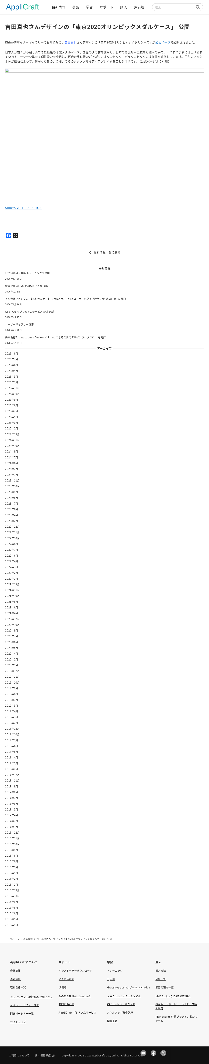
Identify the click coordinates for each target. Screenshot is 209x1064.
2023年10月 (12, 486)
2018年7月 (11, 740)
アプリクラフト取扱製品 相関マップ (31, 997)
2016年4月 (11, 873)
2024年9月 (11, 451)
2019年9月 (11, 688)
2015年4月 (11, 925)
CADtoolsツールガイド (121, 1004)
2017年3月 (11, 821)
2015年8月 (11, 907)
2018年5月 (11, 752)
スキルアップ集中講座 (120, 1012)
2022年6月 (11, 555)
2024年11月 (12, 440)
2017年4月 (11, 815)
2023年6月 (11, 509)
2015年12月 (12, 890)
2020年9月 (11, 630)
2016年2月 (11, 879)
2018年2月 (11, 769)
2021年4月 (11, 613)
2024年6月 (11, 463)
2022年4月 (11, 561)
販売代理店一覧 (165, 987)
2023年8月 (11, 498)
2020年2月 (11, 659)
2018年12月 (12, 728)
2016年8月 (11, 855)
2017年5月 (11, 809)
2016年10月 (12, 844)
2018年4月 (11, 757)
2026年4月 (11, 371)
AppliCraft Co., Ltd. (104, 1055)
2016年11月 (12, 838)
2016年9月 (11, 850)
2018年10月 (12, 734)
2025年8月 (11, 405)
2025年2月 (11, 428)
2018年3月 (11, 763)
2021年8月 (11, 602)
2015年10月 (12, 896)
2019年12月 (12, 671)
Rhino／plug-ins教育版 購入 (173, 996)
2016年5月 (11, 867)
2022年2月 (11, 573)
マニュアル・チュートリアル (124, 996)
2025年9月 (11, 399)
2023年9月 (11, 492)
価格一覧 (161, 979)
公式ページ (162, 42)
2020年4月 (11, 653)
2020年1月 (11, 665)
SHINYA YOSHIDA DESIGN (23, 208)
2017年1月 (11, 827)
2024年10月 (12, 446)
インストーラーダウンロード (75, 971)
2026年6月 (11, 365)
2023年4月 (11, 515)
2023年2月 (11, 521)
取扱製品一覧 (18, 987)
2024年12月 (12, 434)
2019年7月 (11, 700)
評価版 (62, 987)
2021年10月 (12, 596)
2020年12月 (12, 619)
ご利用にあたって (19, 1055)
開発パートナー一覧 (21, 1013)
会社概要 (15, 971)
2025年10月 (12, 394)
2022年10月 (12, 538)
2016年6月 (11, 861)
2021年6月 (11, 607)
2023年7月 (11, 503)
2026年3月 (11, 376)
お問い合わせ (66, 1004)
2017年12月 (12, 775)
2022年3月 (11, 567)
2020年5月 (11, 648)
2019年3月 (11, 717)
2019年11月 (12, 676)
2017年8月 (11, 792)
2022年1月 (11, 578)
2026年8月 (11, 353)
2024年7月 (11, 457)
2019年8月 (11, 694)
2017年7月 (11, 798)
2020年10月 (12, 625)
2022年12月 (12, 526)
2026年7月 (11, 359)
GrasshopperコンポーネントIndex (128, 987)
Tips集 (111, 979)
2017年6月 (11, 804)
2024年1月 (11, 475)
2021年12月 (12, 584)
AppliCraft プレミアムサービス (77, 1012)
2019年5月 (11, 705)
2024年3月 (11, 469)
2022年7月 (11, 549)
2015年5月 (11, 919)
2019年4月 (11, 711)
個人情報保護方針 (45, 1055)
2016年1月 (11, 884)
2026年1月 (11, 382)
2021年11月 (12, 590)
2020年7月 (11, 636)
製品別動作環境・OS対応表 (75, 996)
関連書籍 (112, 1021)
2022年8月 (11, 544)
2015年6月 (11, 913)
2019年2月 (11, 723)
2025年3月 (11, 423)
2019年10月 (12, 682)
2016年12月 (12, 832)
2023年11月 (12, 480)
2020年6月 (11, 642)
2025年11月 (12, 388)
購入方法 (161, 971)
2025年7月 (11, 411)
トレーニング (115, 971)
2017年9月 (11, 786)
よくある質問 (66, 979)
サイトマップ (18, 1022)
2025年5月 (11, 417)
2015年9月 (11, 902)
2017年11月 (12, 780)
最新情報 (15, 979)
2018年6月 (11, 746)
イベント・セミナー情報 (24, 1005)
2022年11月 (12, 532)
